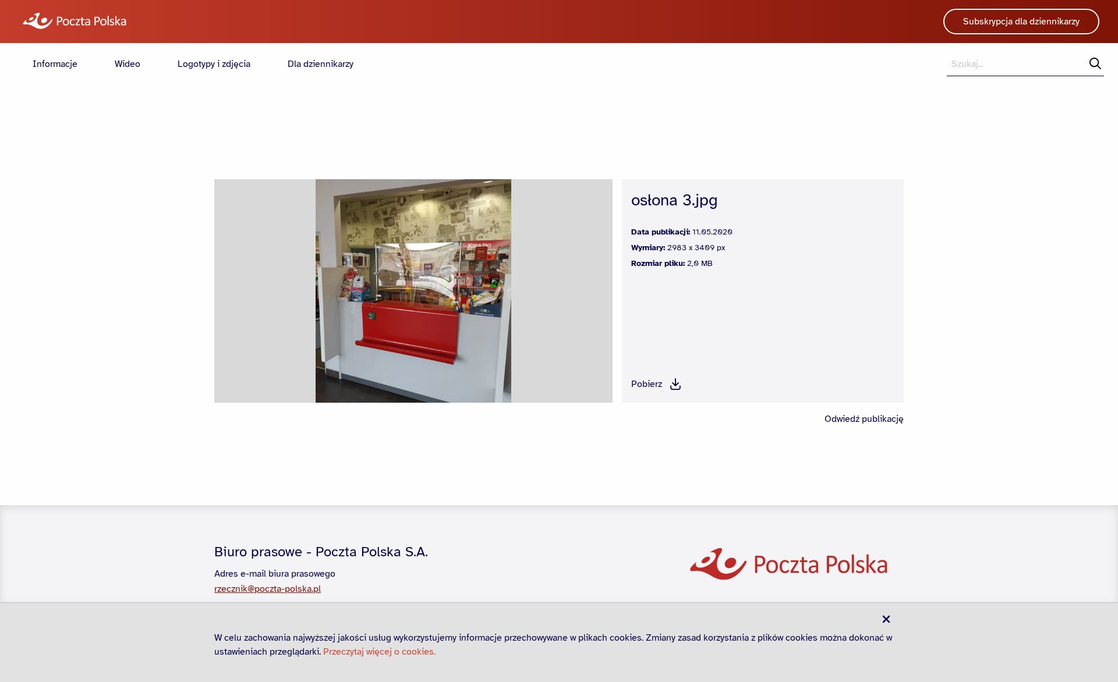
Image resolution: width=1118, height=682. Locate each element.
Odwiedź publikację (864, 419)
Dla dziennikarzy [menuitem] (320, 64)
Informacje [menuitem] (55, 64)
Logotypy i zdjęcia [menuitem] (214, 64)
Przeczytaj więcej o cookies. (379, 652)
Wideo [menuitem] (127, 64)
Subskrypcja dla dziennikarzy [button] (1021, 21)
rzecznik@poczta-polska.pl (267, 589)
